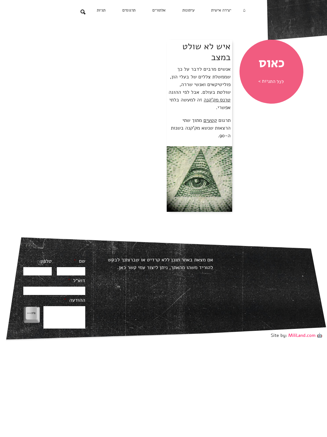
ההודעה (74, 300)
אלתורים (158, 10)
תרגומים (128, 10)
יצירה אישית (221, 10)
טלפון (46, 261)
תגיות (101, 10)
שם (79, 261)
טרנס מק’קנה (217, 99)
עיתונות (188, 10)
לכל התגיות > (271, 81)
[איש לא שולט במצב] (199, 178)
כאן (122, 267)
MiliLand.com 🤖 (305, 335)
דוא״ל (76, 280)
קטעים (210, 120)
